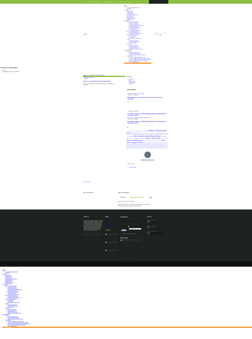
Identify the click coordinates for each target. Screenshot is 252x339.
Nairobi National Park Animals (153, 144)
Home (4, 70)
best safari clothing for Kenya (142, 134)
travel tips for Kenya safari (138, 147)
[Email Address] (148, 227)
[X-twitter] (155, 2)
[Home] (85, 34)
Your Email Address (124, 228)
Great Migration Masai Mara (159, 134)
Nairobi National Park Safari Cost (132, 145)
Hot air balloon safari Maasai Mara (147, 136)
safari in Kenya (145, 146)
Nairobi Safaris (145, 145)
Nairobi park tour (139, 145)
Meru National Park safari (144, 144)
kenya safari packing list (142, 138)
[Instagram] (158, 2)
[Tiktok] (165, 2)
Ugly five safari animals (145, 147)
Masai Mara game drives (136, 144)
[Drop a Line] (148, 221)
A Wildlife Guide (135, 134)
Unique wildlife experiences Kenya (155, 147)
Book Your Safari (87, 181)
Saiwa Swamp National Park (152, 146)
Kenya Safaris (91, 77)
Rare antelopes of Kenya (132, 146)
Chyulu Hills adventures (150, 134)
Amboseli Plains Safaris (137, 197)
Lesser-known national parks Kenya (155, 140)
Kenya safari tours (153, 138)
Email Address (153, 226)
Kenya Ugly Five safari (163, 138)
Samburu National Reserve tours (161, 146)
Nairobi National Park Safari (162, 144)
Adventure (85, 77)
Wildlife (131, 83)
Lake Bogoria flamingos (146, 140)
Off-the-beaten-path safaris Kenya (152, 145)
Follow (150, 197)
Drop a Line (153, 220)
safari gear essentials (139, 146)
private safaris (160, 145)
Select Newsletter (124, 226)
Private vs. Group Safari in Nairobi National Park (96, 81)
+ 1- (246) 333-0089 (131, 167)
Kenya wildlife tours (134, 140)
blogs (130, 80)
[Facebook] (152, 2)
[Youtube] (162, 2)
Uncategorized (132, 82)
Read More (85, 84)
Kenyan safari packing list (134, 138)
